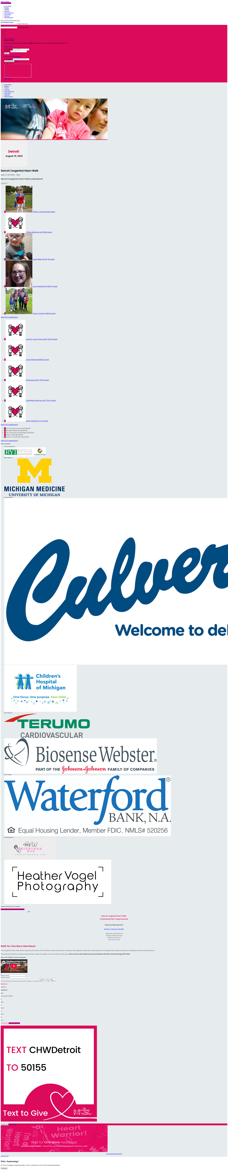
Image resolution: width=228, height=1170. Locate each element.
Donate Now (4, 1023)
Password (7, 51)
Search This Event (23, 24)
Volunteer (7, 16)
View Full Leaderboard (9, 317)
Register (6, 7)
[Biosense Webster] (80, 773)
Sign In (16, 61)
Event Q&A (7, 14)
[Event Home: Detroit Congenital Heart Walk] (14, 166)
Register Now (13, 1124)
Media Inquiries (8, 17)
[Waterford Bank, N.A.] (87, 836)
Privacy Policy (5, 1156)
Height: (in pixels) (5, 977)
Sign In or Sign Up (9, 38)
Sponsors (6, 11)
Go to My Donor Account (7, 22)
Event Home (7, 6)
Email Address (8, 49)
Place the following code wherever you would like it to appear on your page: (20, 981)
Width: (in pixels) (5, 975)
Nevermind (4, 1168)
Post (29, 911)
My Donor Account (17, 47)
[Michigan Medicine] (34, 496)
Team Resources (9, 12)
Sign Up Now (8, 46)
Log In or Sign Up (6, 3)
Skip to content (5, 1)
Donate (7, 9)
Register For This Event (14, 1023)
